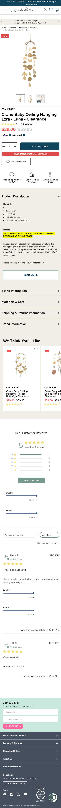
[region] (30, 455)
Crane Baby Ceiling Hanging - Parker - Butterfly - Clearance (17, 393)
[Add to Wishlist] (36, 349)
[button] (50, 630)
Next (58, 21)
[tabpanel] (30, 61)
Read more (30, 275)
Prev (2, 21)
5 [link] (17, 124)
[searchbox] (20, 535)
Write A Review (31, 480)
